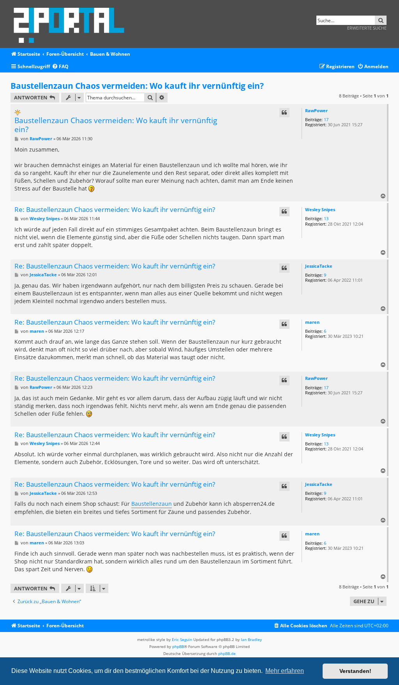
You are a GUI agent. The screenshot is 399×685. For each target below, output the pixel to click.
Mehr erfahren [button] (284, 670)
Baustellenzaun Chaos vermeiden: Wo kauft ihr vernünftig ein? (137, 85)
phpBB (178, 646)
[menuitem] (60, 67)
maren (312, 322)
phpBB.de (227, 653)
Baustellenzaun (151, 503)
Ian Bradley (251, 639)
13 (326, 218)
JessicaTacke (318, 265)
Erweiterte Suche (367, 28)
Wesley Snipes (320, 209)
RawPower (316, 110)
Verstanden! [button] (355, 671)
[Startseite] (71, 24)
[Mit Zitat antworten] (284, 112)
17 (326, 119)
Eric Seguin (182, 639)
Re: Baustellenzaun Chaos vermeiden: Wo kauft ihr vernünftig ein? (114, 210)
